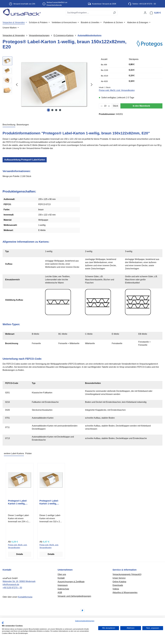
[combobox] (89, 12)
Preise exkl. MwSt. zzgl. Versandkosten (117, 90)
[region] (48, 84)
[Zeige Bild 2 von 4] (52, 110)
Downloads (118, 585)
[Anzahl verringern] (101, 105)
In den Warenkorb (141, 106)
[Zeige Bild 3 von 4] (56, 110)
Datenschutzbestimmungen (84, 621)
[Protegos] (149, 45)
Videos (116, 589)
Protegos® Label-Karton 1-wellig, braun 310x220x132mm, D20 (49, 502)
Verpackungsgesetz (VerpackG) (127, 574)
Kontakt (61, 578)
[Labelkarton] (54, 84)
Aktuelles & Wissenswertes (125, 592)
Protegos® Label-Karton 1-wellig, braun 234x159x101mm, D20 (17, 502)
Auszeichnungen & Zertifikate (71, 582)
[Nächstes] (92, 84)
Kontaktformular (25, 597)
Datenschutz (63, 589)
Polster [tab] (28, 453)
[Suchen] (114, 12)
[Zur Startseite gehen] (22, 12)
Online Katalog (119, 582)
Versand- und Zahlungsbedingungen (74, 596)
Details (19, 554)
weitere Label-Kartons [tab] (14, 453)
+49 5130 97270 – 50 (12, 587)
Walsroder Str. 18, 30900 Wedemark (19, 581)
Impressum (63, 585)
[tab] (9, 124)
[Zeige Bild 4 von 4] (60, 110)
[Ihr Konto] (145, 12)
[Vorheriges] (17, 84)
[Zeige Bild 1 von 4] (48, 110)
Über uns (62, 574)
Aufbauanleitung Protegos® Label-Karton (24, 160)
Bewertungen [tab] (23, 125)
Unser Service (119, 578)
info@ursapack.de (11, 584)
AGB (60, 592)
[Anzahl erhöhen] (109, 105)
